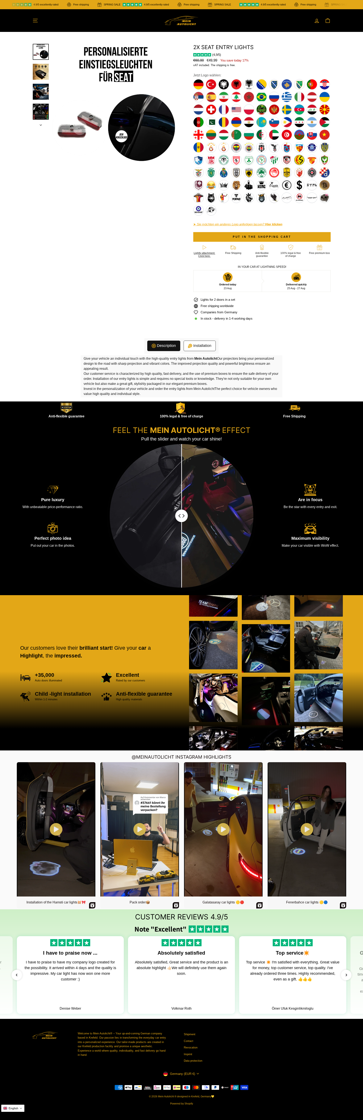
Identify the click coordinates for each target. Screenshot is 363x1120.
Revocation (190, 1047)
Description (166, 346)
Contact (188, 1041)
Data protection (193, 1060)
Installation (202, 346)
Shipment (189, 1034)
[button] (17, 975)
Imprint (188, 1054)
